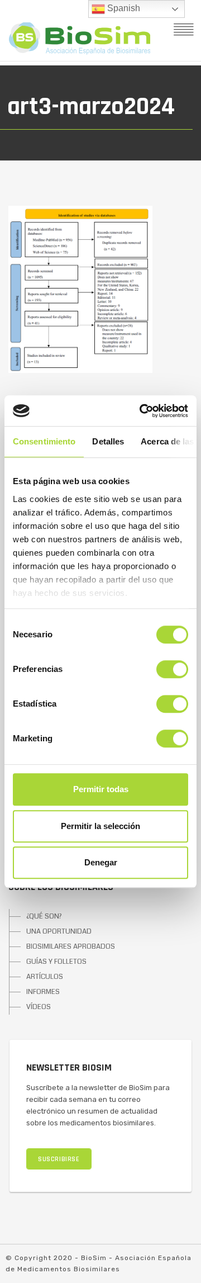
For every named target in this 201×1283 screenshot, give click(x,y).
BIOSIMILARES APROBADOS (70, 946)
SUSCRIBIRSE (59, 1159)
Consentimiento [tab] (44, 441)
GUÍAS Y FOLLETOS (56, 962)
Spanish (122, 8)
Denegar (100, 862)
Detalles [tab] (108, 441)
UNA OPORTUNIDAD (59, 931)
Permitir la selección (100, 826)
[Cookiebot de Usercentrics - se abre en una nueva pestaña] (141, 411)
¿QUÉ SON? (44, 916)
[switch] (172, 669)
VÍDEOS (38, 1007)
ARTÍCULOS (44, 977)
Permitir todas (100, 789)
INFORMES (43, 992)
